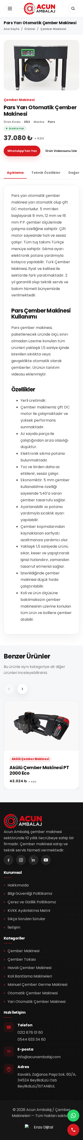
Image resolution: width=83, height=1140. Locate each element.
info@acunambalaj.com (39, 1057)
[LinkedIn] (33, 860)
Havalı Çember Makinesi (29, 967)
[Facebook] (8, 860)
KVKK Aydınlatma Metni (29, 910)
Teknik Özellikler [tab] (46, 172)
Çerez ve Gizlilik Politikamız (32, 902)
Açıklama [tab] (15, 172)
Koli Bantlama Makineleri (30, 976)
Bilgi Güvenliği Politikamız (30, 893)
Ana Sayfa (11, 29)
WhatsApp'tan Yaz (22, 151)
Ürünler (29, 29)
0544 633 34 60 (32, 1039)
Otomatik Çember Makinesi (33, 993)
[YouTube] (46, 860)
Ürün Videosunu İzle (61, 151)
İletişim (14, 927)
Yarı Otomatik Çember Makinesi (36, 1001)
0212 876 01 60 (30, 1032)
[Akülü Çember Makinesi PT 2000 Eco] (41, 745)
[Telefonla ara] (73, 1130)
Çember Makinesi (53, 29)
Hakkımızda (18, 885)
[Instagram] (21, 860)
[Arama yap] (73, 8)
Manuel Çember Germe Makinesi (37, 984)
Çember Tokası (22, 959)
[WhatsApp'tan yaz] (73, 1116)
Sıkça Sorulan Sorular (26, 918)
